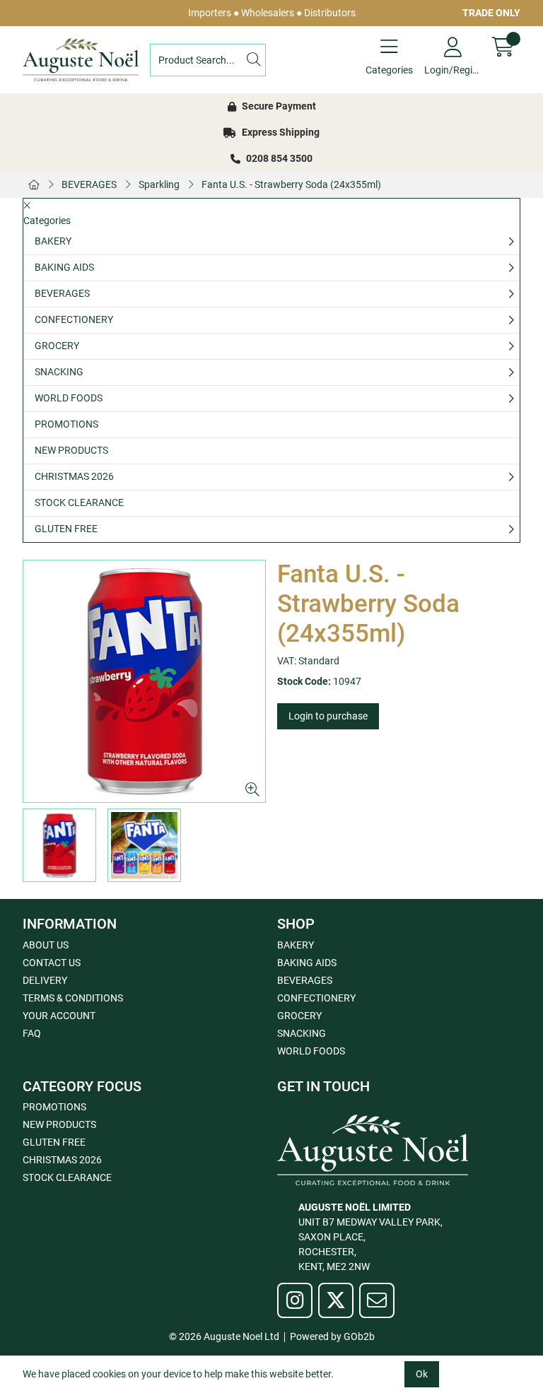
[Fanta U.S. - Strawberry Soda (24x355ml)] (144, 681)
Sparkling (159, 184)
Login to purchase (328, 716)
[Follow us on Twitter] (336, 1300)
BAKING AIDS (64, 267)
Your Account (59, 1015)
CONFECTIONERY (74, 319)
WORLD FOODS (69, 398)
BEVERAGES (89, 184)
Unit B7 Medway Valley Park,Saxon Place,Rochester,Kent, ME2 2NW (370, 1236)
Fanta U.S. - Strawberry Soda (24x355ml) (291, 184)
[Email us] (377, 1300)
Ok (422, 1374)
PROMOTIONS (66, 424)
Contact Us (52, 962)
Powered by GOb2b (332, 1336)
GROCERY (57, 345)
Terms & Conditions (73, 998)
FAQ (32, 1033)
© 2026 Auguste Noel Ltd (224, 1336)
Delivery (45, 980)
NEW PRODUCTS (71, 450)
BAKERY (53, 241)
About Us (46, 945)
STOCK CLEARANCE (79, 502)
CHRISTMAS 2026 (74, 476)
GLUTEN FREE (66, 528)
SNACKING (59, 371)
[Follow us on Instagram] (295, 1300)
